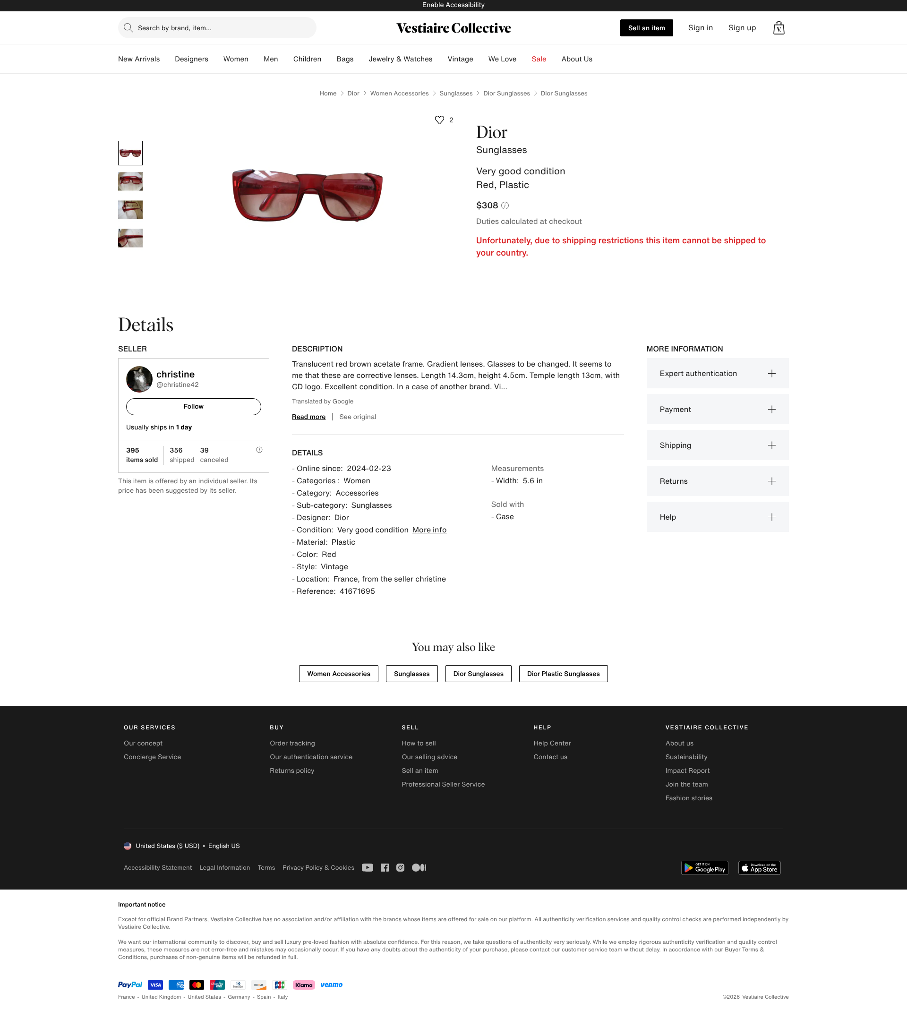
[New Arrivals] (167, 59)
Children (307, 59)
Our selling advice (429, 757)
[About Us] (600, 59)
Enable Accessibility (453, 5)
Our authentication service (311, 757)
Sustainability (687, 757)
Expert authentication (698, 373)
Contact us (551, 757)
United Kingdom (161, 997)
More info (429, 529)
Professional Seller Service (443, 784)
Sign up (742, 28)
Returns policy (292, 771)
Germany (239, 997)
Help (668, 516)
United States (205, 997)
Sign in (700, 28)
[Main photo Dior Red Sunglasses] (130, 153)
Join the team (687, 784)
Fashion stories (689, 798)
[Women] (256, 59)
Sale (539, 59)
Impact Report (688, 771)
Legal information (224, 867)
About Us (577, 59)
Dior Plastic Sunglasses (563, 674)
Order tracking (292, 743)
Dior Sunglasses (506, 93)
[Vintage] (481, 59)
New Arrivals (139, 59)
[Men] (286, 59)
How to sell (419, 743)
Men (271, 59)
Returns (674, 481)
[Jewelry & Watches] (440, 59)
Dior (353, 93)
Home (328, 93)
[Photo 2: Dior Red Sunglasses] (130, 181)
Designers (191, 59)
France (126, 997)
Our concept (143, 743)
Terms (266, 867)
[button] (779, 27)
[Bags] (361, 59)
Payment (675, 409)
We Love (502, 59)
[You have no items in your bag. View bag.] (779, 27)
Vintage (460, 59)
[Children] (329, 59)
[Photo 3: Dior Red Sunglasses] (130, 209)
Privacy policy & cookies (318, 867)
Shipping (676, 445)
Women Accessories (399, 93)
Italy (283, 997)
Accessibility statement (158, 867)
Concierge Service (152, 757)
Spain (264, 997)
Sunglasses (456, 93)
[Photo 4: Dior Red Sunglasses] (130, 238)
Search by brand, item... (175, 28)
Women (235, 59)
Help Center (552, 743)
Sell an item (646, 28)
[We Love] (524, 59)
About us (679, 743)
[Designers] (216, 59)
